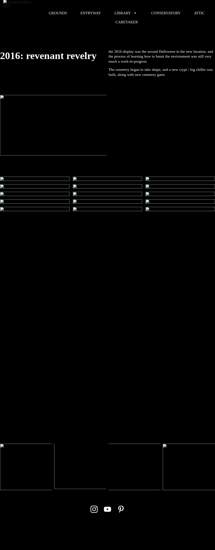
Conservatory (166, 13)
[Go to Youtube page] (107, 509)
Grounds (58, 13)
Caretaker (126, 22)
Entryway (90, 13)
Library (122, 13)
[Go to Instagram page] (94, 509)
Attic (199, 13)
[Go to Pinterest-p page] (121, 509)
